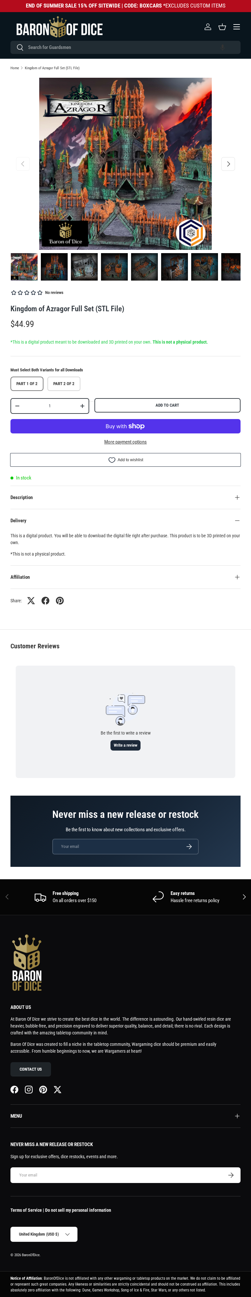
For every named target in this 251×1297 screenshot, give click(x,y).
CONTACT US (31, 1069)
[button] (222, 47)
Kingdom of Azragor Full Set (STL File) (52, 68)
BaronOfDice (31, 1255)
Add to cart (167, 405)
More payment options (125, 442)
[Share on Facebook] (45, 600)
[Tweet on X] (31, 600)
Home (14, 68)
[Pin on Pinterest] (60, 600)
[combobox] (125, 47)
